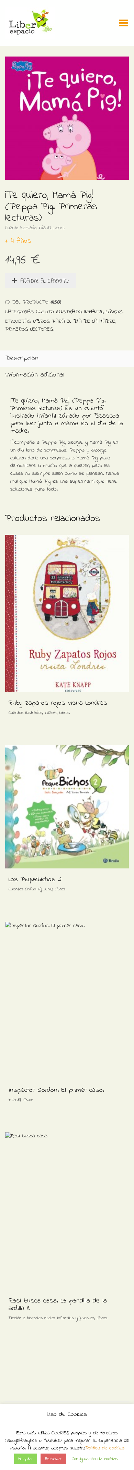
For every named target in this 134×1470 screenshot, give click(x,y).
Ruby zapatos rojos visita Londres (58, 703)
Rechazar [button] (53, 1459)
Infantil (45, 228)
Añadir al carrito (44, 281)
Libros (59, 228)
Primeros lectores (29, 329)
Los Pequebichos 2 (35, 880)
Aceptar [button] (25, 1459)
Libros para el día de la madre (74, 321)
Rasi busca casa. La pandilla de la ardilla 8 (58, 1304)
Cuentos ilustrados (26, 712)
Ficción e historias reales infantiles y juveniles (51, 1318)
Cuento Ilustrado (21, 228)
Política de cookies (104, 1448)
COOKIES (60, 1433)
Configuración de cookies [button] (95, 1459)
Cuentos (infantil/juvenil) (31, 889)
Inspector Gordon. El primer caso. (56, 1090)
